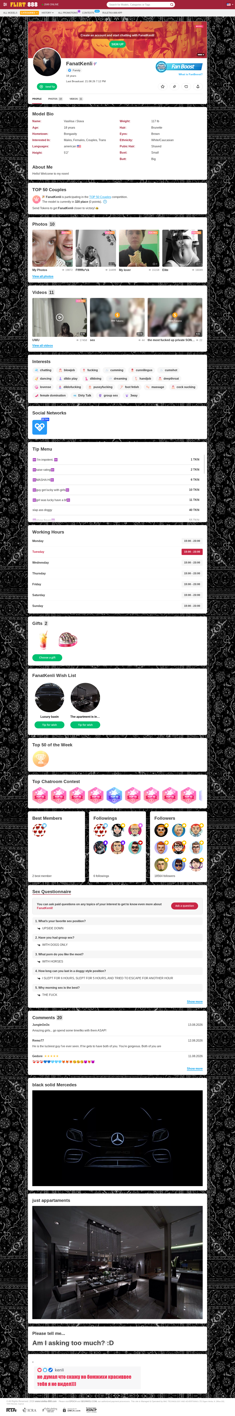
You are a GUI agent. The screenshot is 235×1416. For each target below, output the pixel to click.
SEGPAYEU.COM (89, 1401)
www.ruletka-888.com (46, 1401)
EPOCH (73, 1401)
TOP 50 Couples (100, 197)
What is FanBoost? (191, 74)
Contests (88, 13)
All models (10, 13)
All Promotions (68, 13)
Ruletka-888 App (112, 13)
